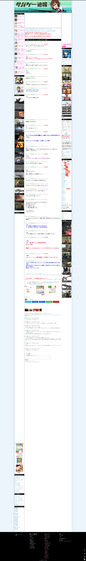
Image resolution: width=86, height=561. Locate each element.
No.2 (25, 321)
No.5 (25, 336)
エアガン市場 (65, 170)
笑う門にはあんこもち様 (18, 93)
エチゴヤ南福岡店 (64, 180)
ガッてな (46, 539)
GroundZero (65, 174)
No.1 (25, 318)
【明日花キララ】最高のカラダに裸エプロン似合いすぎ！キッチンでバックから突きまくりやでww (40, 30)
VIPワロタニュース (32, 535)
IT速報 (31, 536)
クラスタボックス (47, 541)
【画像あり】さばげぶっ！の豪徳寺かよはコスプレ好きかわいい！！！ (20, 58)
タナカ (63, 215)
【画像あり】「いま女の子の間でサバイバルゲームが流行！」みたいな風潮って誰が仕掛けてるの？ (19, 54)
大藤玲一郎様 (17, 85)
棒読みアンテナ (47, 538)
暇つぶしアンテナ (47, 535)
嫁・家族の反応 (17, 477)
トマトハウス (64, 194)
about (19, 11)
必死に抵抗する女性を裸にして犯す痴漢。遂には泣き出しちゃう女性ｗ (36, 32)
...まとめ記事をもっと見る (20, 210)
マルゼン (63, 213)
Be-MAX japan (64, 192)
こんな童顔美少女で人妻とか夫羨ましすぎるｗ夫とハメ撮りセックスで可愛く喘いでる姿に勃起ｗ (40, 31)
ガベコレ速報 (31, 546)
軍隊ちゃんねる (32, 540)
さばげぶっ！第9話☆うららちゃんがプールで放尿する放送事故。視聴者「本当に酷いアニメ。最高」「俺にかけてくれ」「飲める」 (19, 68)
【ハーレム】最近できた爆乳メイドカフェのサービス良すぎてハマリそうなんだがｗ (38, 28)
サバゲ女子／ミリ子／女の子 (19, 480)
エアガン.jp (63, 200)
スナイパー (63, 202)
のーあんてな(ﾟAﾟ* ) (47, 545)
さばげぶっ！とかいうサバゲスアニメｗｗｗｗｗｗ (20, 43)
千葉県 (16, 508)
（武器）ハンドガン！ (18, 502)
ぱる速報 (31, 539)
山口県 (16, 526)
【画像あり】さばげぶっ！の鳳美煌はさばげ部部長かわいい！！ (20, 39)
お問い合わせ (24, 11)
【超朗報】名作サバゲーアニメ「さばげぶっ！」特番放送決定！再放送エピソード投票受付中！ (19, 27)
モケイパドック (64, 178)
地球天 (64, 165)
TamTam (63, 185)
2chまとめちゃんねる (48, 543)
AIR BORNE (63, 177)
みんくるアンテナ (47, 542)
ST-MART (63, 198)
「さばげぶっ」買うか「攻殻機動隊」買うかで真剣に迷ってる (20, 23)
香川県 (16, 528)
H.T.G (64, 168)
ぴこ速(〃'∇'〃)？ (32, 545)
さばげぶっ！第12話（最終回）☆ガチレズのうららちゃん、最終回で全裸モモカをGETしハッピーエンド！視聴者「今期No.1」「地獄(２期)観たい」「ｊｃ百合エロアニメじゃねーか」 (19, 35)
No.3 (25, 325)
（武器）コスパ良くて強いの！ (19, 499)
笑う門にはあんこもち (33, 542)
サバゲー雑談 (16, 489)
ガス (42, 41)
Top (15, 11)
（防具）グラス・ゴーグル (18, 503)
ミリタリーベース (65, 161)
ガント (63, 189)
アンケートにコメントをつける (66, 140)
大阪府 (16, 523)
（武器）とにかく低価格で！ (19, 498)
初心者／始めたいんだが (18, 476)
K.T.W (63, 218)
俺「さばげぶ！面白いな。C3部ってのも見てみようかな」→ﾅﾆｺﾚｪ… (20, 46)
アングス (63, 201)
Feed (28, 11)
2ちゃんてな (46, 557)
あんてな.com (47, 555)
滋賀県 (16, 522)
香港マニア (65, 169)
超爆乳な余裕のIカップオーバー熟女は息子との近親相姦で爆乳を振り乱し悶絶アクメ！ (38, 33)
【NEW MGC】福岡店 (65, 203)
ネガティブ (16, 482)
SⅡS (62, 216)
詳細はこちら (64, 46)
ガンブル (63, 196)
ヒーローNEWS (32, 544)
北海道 (16, 514)
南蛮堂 (63, 199)
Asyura (64, 163)
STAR (63, 217)
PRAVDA (63, 193)
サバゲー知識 (16, 485)
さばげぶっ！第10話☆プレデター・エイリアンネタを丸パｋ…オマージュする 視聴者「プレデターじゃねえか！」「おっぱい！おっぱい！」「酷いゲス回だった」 (19, 63)
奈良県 (16, 524)
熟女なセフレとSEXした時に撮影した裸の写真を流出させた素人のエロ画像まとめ (38, 36)
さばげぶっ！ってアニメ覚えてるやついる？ (20, 19)
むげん (63, 195)
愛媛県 (16, 529)
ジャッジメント (66, 188)
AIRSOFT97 (65, 173)
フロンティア (64, 197)
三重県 (16, 521)
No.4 (25, 330)
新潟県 (16, 517)
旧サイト (23, 93)
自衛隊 (16, 490)
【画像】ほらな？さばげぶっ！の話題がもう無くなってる (20, 30)
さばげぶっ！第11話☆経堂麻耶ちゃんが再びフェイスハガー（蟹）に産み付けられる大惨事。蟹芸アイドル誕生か (19, 50)
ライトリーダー (47, 558)
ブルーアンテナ (47, 546)
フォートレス (64, 187)
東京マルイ (63, 212)
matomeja (46, 540)
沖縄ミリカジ (64, 191)
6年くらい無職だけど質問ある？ (66, 63)
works (19, 85)
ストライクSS (32, 538)
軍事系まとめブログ (32, 543)
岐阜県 (16, 519)
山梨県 (16, 518)
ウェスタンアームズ (64, 214)
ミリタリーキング (64, 186)
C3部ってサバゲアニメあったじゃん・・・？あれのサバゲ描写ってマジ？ (20, 16)
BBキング (63, 190)
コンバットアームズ (66, 172)
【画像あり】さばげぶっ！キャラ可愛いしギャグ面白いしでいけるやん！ (20, 72)
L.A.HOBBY (63, 182)
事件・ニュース (17, 486)
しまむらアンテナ (47, 537)
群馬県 (16, 510)
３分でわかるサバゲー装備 (18, 495)
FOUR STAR (63, 181)
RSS (60, 536)
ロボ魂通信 (31, 541)
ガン (43, 41)
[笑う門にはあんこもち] (68, 11)
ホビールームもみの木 (65, 184)
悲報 (46, 41)
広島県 (16, 525)
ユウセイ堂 (65, 166)
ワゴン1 (64, 164)
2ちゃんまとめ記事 (34, 41)
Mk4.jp (64, 162)
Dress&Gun (63, 176)
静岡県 (16, 520)
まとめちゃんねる (47, 536)
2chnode (46, 556)
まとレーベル (31, 537)
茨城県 (16, 509)
